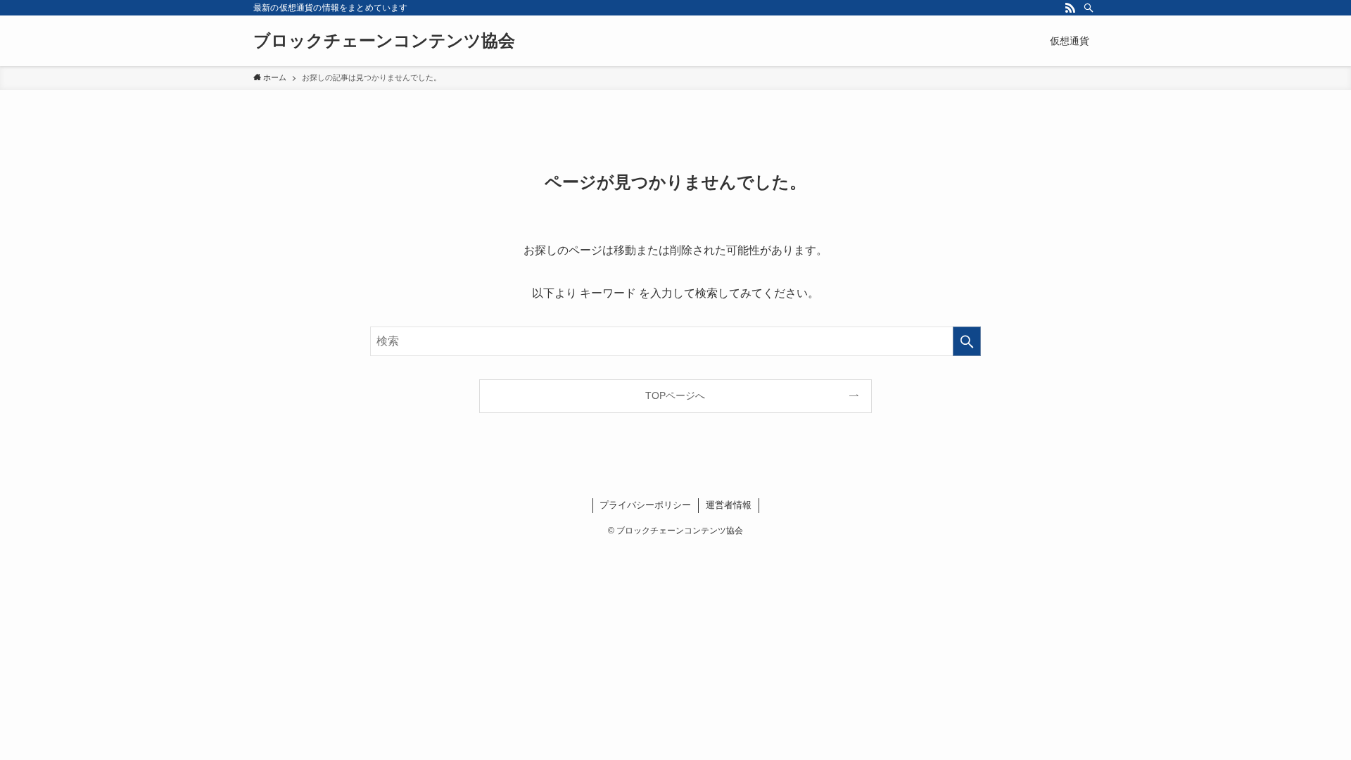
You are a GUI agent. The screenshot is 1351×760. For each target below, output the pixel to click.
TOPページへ (675, 395)
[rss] (1070, 7)
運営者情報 (728, 505)
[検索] (1088, 7)
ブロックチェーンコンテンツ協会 (384, 40)
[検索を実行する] (967, 341)
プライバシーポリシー (645, 505)
